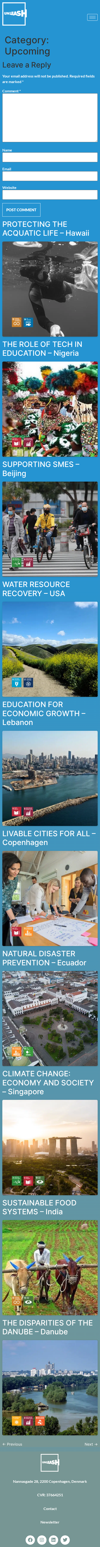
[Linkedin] (53, 1540)
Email (6, 169)
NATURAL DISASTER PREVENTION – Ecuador (44, 958)
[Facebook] (30, 1540)
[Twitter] (65, 1540)
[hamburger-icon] (92, 17)
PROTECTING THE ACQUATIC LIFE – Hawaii (45, 229)
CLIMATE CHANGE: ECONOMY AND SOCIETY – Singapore (48, 1082)
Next (91, 1444)
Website (9, 187)
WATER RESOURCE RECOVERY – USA (36, 589)
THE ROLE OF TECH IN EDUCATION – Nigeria (42, 349)
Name (7, 150)
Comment (11, 91)
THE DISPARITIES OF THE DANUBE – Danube (47, 1327)
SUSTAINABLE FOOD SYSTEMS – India (39, 1207)
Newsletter (50, 1522)
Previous (12, 1444)
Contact (50, 1508)
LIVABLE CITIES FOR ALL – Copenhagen (49, 838)
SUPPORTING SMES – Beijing (40, 469)
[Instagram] (42, 1540)
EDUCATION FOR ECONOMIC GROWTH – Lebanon (43, 713)
